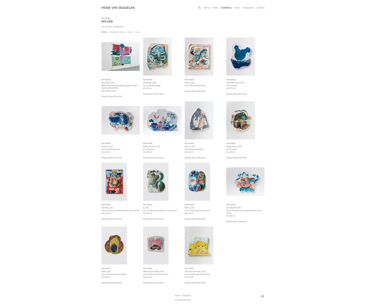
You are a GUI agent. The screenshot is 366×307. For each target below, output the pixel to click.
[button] (199, 8)
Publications (248, 7)
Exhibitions (226, 7)
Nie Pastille (106, 18)
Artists (215, 7)
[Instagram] (262, 296)
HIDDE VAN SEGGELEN (118, 7)
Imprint (178, 295)
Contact (260, 7)
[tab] (104, 32)
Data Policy (187, 295)
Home (207, 7)
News (237, 7)
